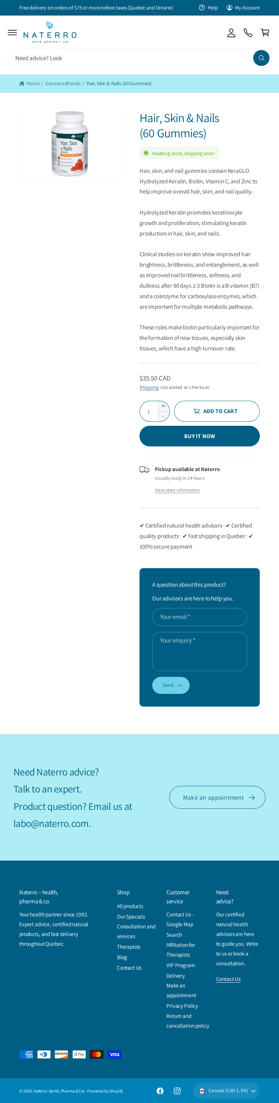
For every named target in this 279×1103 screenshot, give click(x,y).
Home (33, 83)
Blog (122, 957)
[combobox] (139, 58)
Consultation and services (136, 931)
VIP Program (180, 965)
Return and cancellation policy (187, 1020)
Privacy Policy (182, 1005)
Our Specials (131, 916)
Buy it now (199, 436)
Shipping (149, 387)
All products (130, 906)
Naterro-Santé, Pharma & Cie (58, 1091)
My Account (247, 7)
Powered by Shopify (105, 1091)
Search (174, 934)
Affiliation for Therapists (180, 949)
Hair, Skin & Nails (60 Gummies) (118, 83)
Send (168, 685)
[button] (12, 32)
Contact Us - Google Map (180, 919)
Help (213, 7)
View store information (177, 490)
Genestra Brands (63, 83)
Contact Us (129, 967)
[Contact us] (248, 32)
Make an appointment (213, 797)
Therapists (129, 946)
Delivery (175, 975)
